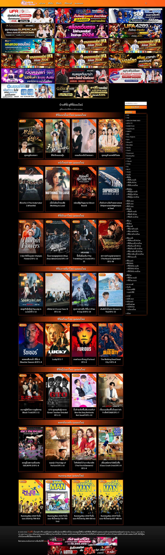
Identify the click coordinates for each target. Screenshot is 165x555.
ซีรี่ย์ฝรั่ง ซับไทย (132, 214)
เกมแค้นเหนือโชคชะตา (84, 155)
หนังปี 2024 (130, 299)
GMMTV (129, 131)
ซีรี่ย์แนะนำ (130, 261)
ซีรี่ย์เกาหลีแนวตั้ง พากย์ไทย (136, 254)
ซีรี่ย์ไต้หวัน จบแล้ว (133, 266)
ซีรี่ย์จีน (50, 3)
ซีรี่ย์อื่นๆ (129, 223)
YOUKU (129, 172)
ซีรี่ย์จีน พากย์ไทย (133, 185)
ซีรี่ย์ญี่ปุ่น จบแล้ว (133, 191)
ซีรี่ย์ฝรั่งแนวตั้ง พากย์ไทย (135, 248)
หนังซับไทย (131, 307)
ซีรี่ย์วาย (129, 221)
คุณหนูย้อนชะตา (31, 155)
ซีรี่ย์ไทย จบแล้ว (132, 278)
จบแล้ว (129, 175)
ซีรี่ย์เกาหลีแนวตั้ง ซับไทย (135, 251)
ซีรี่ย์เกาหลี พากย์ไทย (134, 234)
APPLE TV (129, 123)
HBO (128, 134)
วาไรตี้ (128, 296)
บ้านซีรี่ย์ (30, 532)
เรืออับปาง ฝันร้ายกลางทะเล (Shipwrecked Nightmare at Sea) (110, 205)
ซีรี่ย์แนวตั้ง (130, 238)
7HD (128, 118)
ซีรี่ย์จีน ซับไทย (132, 182)
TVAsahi (129, 161)
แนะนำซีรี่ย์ (131, 292)
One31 (129, 150)
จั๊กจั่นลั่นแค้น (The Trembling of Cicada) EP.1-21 (84, 258)
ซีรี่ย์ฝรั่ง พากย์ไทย (133, 217)
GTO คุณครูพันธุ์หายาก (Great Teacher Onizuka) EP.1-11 (57, 412)
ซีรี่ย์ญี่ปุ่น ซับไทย (133, 194)
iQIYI (128, 139)
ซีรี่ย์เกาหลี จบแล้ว (133, 229)
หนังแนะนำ (130, 301)
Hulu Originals (131, 137)
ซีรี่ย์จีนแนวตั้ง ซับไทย (134, 240)
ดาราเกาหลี (130, 284)
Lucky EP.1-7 (57, 359)
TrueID (129, 158)
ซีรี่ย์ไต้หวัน (130, 263)
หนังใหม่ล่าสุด (131, 304)
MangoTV (129, 142)
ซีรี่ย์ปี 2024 (130, 201)
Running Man (131, 156)
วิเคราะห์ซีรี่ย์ (131, 289)
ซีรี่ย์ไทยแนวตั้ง (132, 257)
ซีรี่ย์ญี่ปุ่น (129, 189)
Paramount (130, 153)
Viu (128, 166)
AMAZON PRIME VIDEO (133, 120)
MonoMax (130, 145)
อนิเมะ (129, 313)
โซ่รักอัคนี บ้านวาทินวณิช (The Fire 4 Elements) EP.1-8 (84, 465)
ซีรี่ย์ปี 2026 (130, 206)
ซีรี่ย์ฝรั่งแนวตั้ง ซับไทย (134, 246)
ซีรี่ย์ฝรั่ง (59, 3)
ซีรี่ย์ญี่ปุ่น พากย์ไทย (133, 197)
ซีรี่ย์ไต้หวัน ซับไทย (133, 268)
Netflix (129, 147)
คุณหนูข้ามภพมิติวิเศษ (111, 155)
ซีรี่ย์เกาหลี (68, 3)
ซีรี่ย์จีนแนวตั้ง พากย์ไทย (135, 243)
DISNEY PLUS (130, 126)
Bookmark (79, 3)
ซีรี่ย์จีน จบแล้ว (132, 180)
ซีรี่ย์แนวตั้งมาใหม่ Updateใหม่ (71, 114)
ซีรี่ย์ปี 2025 (130, 204)
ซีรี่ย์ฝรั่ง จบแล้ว (132, 211)
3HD (128, 115)
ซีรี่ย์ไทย (129, 275)
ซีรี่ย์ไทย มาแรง (132, 280)
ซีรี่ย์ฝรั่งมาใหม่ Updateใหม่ (71, 319)
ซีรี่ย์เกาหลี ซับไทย (133, 231)
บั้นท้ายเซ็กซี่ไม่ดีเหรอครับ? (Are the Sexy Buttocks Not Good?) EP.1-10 (84, 412)
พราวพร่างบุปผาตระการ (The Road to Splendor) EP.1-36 (111, 258)
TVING (129, 164)
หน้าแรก (42, 3)
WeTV (128, 169)
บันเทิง (129, 287)
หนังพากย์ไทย (132, 309)
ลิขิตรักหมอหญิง (57, 155)
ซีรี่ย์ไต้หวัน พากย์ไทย (134, 271)
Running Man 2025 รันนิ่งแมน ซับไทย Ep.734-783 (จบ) (58, 518)
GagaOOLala (130, 128)
